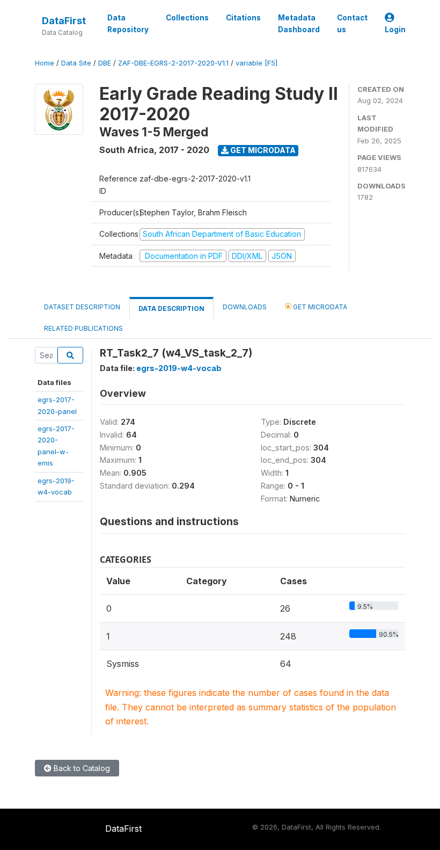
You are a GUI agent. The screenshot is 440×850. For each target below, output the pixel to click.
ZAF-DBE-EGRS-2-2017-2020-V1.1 (173, 63)
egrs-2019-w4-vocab (179, 368)
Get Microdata (262, 150)
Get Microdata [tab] (319, 307)
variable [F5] (256, 63)
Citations (243, 17)
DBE (104, 63)
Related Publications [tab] (83, 328)
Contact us (352, 23)
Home (44, 63)
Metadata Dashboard (299, 23)
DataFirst (64, 20)
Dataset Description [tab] (82, 307)
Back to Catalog (81, 768)
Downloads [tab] (245, 307)
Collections (187, 17)
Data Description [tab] (171, 308)
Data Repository (128, 23)
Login (395, 29)
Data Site (76, 63)
